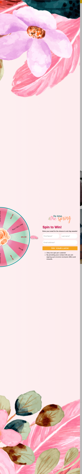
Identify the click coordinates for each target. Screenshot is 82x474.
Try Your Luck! (60, 248)
